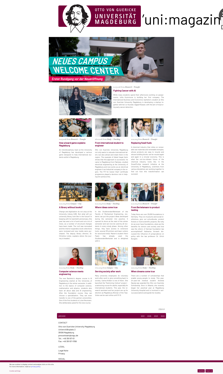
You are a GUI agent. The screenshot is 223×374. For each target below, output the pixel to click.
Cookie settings (14, 371)
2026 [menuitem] (149, 316)
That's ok (209, 371)
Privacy (61, 353)
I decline (201, 371)
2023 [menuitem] (156, 316)
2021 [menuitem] (143, 316)
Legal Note (63, 350)
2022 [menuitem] (163, 316)
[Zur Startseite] (99, 18)
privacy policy (35, 366)
